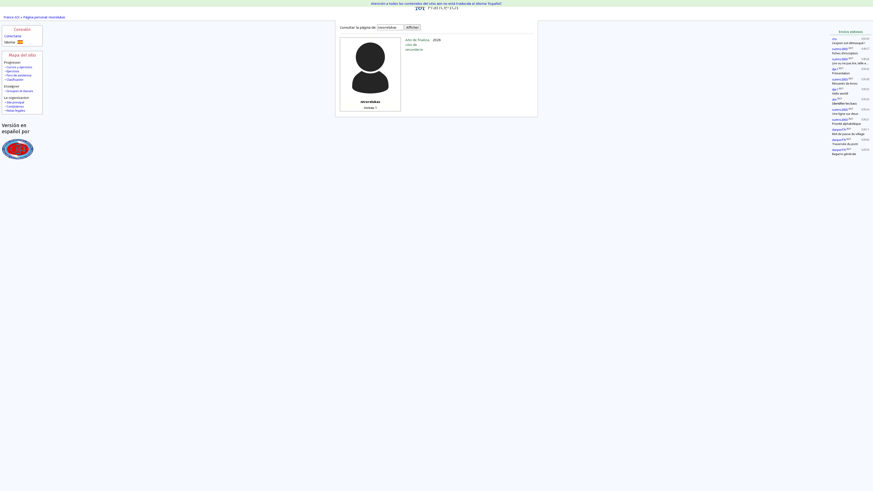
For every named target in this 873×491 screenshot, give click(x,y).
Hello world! (840, 93)
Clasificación (15, 80)
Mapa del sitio (22, 55)
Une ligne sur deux (845, 114)
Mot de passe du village (848, 134)
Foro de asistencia (19, 75)
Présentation (841, 73)
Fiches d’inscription (845, 53)
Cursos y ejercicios (19, 67)
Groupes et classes (20, 91)
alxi (834, 99)
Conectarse (12, 36)
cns (834, 39)
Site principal (15, 102)
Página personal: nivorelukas (44, 17)
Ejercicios (13, 71)
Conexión (22, 29)
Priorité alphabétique (846, 124)
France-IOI (443, 7)
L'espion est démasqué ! (848, 43)
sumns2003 (840, 49)
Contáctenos (15, 106)
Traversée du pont (845, 144)
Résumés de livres (845, 83)
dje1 (835, 69)
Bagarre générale (844, 154)
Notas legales (16, 110)
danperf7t (839, 130)
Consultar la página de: (358, 27)
